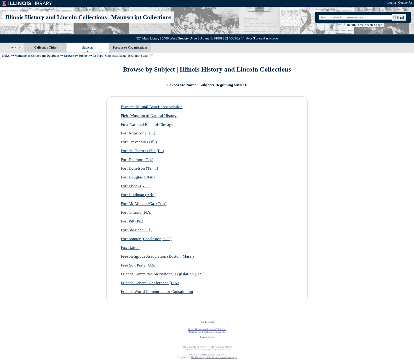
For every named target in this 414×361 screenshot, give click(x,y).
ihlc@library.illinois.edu (262, 38)
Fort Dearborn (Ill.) (137, 159)
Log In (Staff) (207, 322)
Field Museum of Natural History (149, 115)
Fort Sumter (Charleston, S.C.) (146, 239)
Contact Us (405, 2)
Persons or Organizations (130, 47)
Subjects (87, 47)
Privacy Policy (207, 337)
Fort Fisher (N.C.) (135, 186)
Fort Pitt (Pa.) (132, 221)
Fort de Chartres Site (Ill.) (142, 151)
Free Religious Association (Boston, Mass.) (157, 256)
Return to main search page (364, 25)
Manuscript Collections (141, 17)
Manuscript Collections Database (37, 55)
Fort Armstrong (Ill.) (138, 133)
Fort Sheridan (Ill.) (136, 230)
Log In (391, 2)
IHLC (6, 55)
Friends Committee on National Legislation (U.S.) (163, 274)
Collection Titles (45, 47)
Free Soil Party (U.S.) (138, 265)
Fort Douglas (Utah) (138, 177)
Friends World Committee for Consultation (157, 291)
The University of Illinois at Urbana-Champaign (214, 357)
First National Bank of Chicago (147, 124)
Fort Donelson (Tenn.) (139, 168)
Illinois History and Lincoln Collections (56, 17)
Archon (203, 354)
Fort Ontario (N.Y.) (137, 212)
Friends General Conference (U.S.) (150, 283)
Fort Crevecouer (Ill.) (139, 142)
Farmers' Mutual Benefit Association (152, 107)
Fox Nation (130, 247)
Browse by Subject (76, 55)
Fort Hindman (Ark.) (138, 195)
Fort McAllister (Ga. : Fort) (144, 203)
